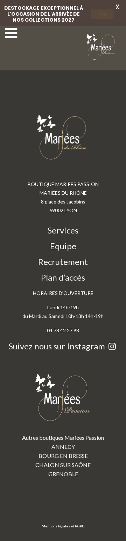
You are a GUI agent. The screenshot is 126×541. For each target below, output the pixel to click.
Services (63, 230)
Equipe (63, 246)
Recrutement (63, 262)
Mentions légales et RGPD (63, 526)
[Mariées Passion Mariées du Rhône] (101, 47)
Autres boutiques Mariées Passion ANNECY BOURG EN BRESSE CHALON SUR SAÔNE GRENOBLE (63, 455)
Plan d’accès (63, 277)
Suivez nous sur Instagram (58, 346)
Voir (102, 13)
